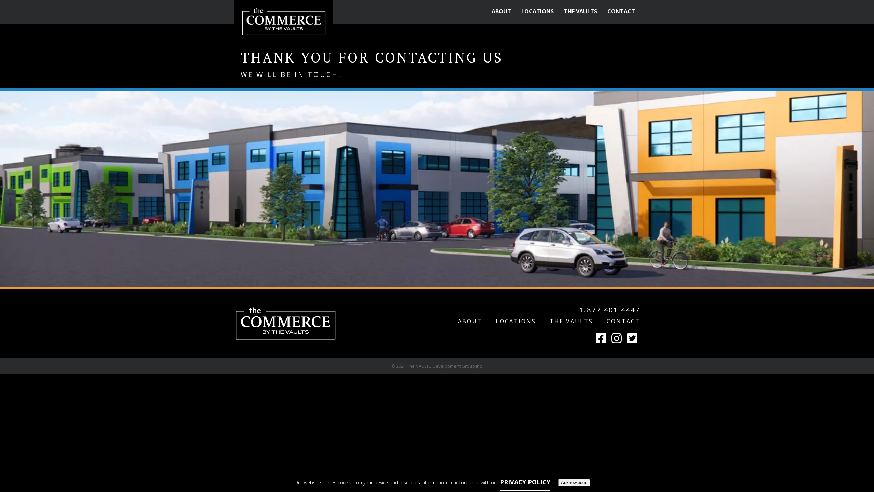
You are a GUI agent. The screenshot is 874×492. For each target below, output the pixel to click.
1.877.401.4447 (609, 310)
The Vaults (571, 321)
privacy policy (525, 482)
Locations (516, 321)
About (470, 321)
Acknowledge (574, 482)
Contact (623, 321)
